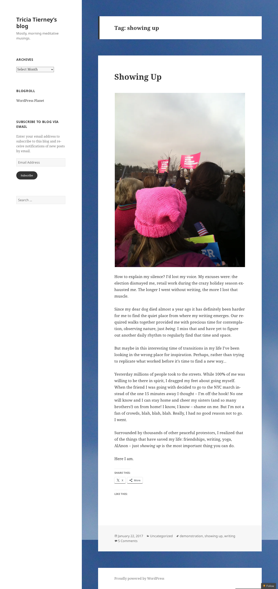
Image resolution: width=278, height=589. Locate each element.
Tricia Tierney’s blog (36, 23)
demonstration (191, 536)
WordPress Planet (30, 100)
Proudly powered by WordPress (139, 578)
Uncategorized (161, 536)
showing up (214, 536)
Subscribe (27, 175)
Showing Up (138, 76)
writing (229, 536)
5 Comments (128, 541)
